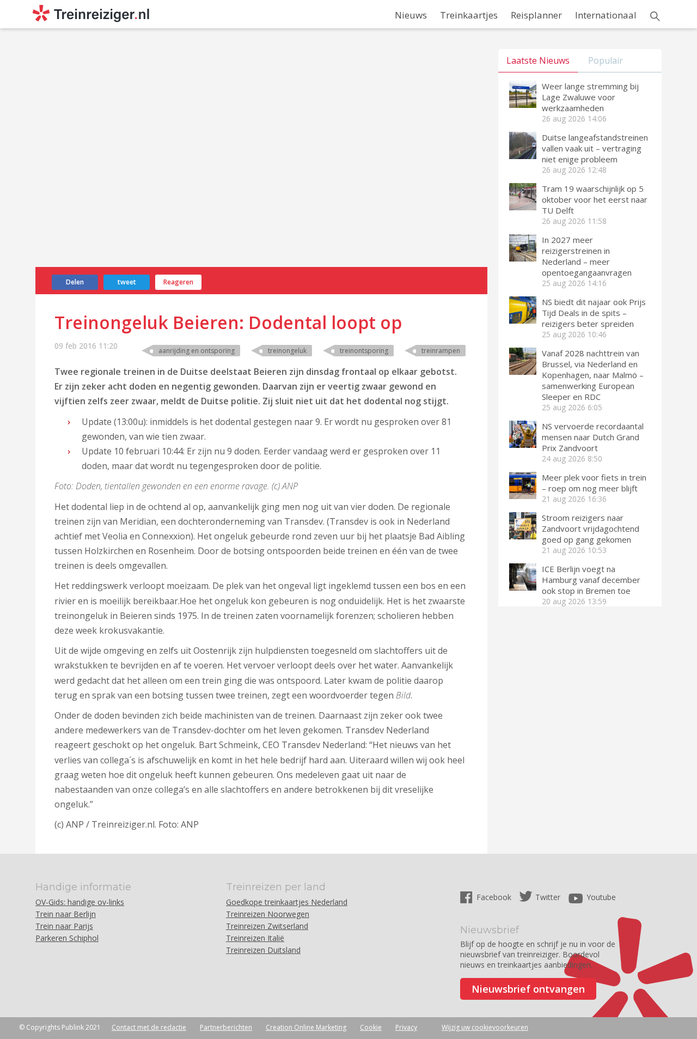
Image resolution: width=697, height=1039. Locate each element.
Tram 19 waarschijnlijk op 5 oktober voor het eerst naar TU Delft (594, 199)
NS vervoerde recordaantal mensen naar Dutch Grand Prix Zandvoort (593, 437)
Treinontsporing (364, 350)
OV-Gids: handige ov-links (79, 902)
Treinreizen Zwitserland (267, 926)
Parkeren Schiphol (67, 938)
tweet (127, 282)
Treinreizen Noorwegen (267, 914)
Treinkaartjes (469, 15)
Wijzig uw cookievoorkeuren (485, 1027)
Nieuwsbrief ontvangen (528, 988)
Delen (75, 282)
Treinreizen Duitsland (263, 950)
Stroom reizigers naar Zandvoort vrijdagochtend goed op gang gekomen (590, 528)
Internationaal (606, 15)
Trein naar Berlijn (65, 914)
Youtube (601, 897)
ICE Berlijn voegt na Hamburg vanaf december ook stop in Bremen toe (591, 579)
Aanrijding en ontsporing (196, 350)
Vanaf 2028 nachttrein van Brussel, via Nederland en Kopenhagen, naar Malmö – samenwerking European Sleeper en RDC (593, 375)
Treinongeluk (287, 350)
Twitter (547, 897)
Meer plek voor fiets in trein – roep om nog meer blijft (594, 483)
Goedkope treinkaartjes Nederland (286, 902)
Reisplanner (536, 15)
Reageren (178, 282)
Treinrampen (440, 350)
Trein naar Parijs (64, 926)
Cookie (371, 1027)
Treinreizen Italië (255, 938)
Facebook (494, 897)
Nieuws (411, 15)
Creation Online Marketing (306, 1027)
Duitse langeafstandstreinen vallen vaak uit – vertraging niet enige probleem (595, 148)
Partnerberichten (226, 1027)
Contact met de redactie (149, 1027)
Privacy (406, 1027)
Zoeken (655, 16)
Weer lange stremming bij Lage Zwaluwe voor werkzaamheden (590, 97)
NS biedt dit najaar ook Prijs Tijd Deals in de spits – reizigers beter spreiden (594, 312)
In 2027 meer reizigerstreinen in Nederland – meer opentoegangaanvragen (587, 256)
